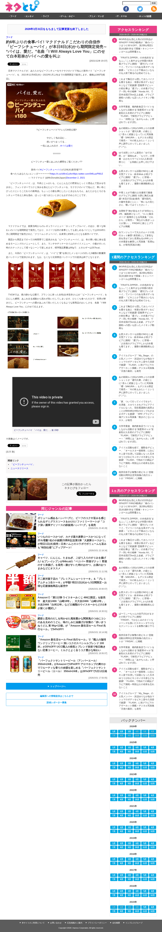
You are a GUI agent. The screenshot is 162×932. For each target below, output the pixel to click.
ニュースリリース (19, 468)
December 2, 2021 (75, 177)
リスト (24, 64)
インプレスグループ (134, 923)
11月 (145, 752)
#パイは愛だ (66, 145)
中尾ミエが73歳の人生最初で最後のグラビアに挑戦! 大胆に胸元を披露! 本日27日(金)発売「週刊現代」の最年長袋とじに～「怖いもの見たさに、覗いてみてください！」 (136, 198)
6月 (152, 747)
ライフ (46, 16)
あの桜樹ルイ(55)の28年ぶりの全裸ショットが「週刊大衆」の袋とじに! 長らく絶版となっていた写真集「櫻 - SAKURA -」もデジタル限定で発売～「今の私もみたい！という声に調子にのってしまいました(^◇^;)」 (136, 137)
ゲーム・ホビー (67, 16)
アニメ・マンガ (96, 16)
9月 (129, 752)
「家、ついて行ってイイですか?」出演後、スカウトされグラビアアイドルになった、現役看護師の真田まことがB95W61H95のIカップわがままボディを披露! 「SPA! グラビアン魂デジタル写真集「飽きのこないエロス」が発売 (136, 410)
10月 (137, 752)
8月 (121, 752)
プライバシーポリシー (97, 923)
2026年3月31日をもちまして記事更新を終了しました (57, 29)
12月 (152, 752)
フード (13, 16)
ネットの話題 (145, 16)
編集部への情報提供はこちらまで (56, 696)
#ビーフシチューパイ (50, 169)
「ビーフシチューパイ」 (23, 464)
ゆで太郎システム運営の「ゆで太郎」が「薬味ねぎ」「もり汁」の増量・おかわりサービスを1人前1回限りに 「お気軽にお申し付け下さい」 (136, 158)
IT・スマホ (122, 16)
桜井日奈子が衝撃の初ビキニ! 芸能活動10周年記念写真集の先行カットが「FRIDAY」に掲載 (136, 475)
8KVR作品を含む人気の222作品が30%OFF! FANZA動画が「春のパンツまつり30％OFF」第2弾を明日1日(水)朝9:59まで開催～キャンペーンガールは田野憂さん (136, 45)
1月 (113, 731)
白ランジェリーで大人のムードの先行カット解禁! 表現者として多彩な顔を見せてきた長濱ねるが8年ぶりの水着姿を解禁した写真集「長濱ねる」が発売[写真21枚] (136, 238)
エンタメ (29, 16)
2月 (121, 731)
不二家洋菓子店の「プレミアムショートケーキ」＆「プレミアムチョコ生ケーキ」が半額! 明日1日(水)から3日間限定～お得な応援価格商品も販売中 (72, 582)
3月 (129, 731)
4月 (137, 747)
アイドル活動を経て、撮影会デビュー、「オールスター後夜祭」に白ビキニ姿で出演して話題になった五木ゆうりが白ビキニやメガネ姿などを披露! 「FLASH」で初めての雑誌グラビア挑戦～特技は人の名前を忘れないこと (136, 457)
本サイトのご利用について (33, 923)
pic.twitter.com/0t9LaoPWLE (89, 173)
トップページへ (57, 686)
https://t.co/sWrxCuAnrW (62, 173)
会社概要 (116, 923)
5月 (144, 747)
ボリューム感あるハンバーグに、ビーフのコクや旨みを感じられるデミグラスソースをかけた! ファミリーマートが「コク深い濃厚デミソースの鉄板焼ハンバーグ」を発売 (72, 522)
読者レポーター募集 (57, 702)
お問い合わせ (56, 923)
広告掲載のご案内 (74, 923)
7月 (113, 752)
